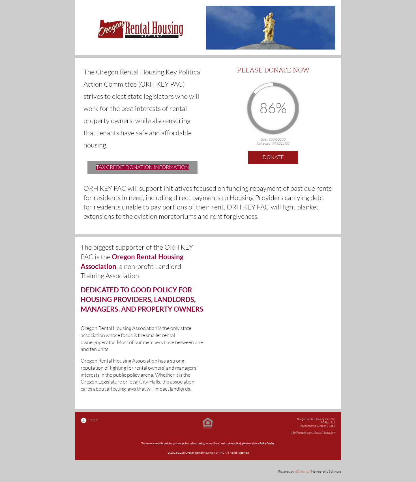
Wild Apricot (302, 472)
